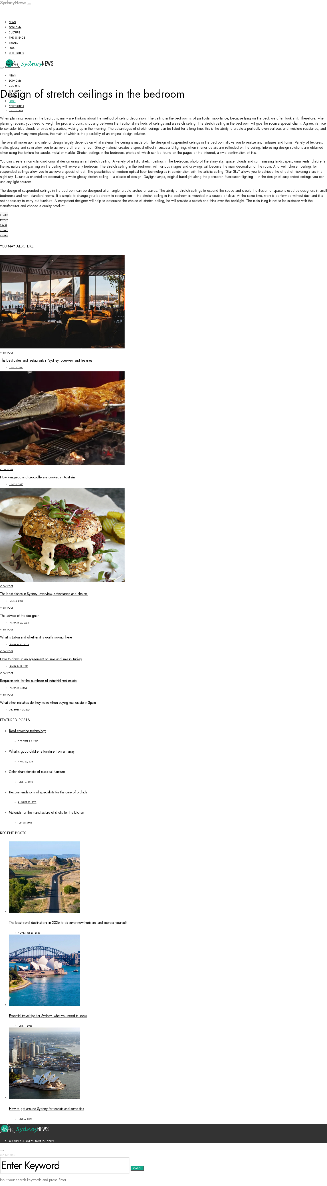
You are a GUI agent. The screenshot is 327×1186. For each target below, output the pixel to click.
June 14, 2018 (25, 782)
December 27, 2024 (19, 709)
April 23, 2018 (25, 761)
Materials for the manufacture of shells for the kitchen (46, 812)
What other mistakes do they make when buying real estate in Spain (48, 702)
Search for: (7, 1155)
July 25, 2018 (25, 822)
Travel (13, 42)
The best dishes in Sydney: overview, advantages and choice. (44, 593)
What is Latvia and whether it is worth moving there (36, 637)
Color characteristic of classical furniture (37, 771)
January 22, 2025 (19, 644)
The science (17, 37)
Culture (14, 32)
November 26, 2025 (29, 933)
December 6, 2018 (28, 741)
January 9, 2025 (18, 688)
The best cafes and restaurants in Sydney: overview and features (46, 360)
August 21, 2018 (27, 802)
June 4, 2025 (16, 367)
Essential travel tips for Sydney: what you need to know (48, 1015)
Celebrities (16, 53)
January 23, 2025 (19, 622)
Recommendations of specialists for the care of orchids (48, 792)
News (12, 22)
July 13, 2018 (16, 110)
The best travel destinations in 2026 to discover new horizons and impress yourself (68, 922)
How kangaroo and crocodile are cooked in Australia (37, 477)
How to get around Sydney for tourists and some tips (46, 1108)
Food (12, 47)
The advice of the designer (19, 615)
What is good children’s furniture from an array (41, 751)
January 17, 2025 (18, 666)
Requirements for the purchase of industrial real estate (38, 680)
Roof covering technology (27, 730)
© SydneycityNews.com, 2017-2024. (32, 1141)
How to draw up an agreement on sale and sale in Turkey (41, 659)
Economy (15, 27)
